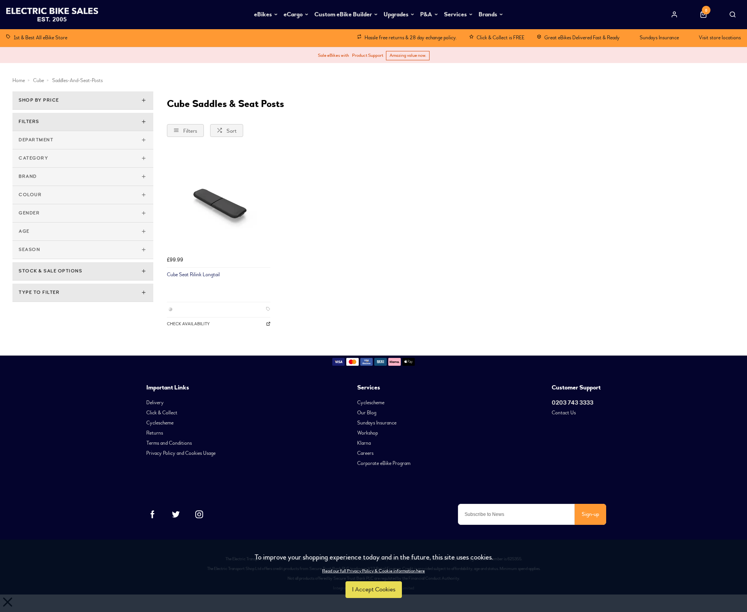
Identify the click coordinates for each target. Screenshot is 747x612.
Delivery (155, 403)
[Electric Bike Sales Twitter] (175, 514)
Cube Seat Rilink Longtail (193, 274)
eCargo (293, 14)
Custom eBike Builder (343, 14)
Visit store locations (720, 37)
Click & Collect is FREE (500, 37)
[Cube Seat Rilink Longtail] (218, 201)
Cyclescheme (160, 423)
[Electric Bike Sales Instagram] (199, 514)
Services (455, 14)
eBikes (263, 14)
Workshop (367, 433)
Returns (154, 433)
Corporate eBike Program (383, 463)
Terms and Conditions (169, 443)
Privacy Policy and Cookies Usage (181, 453)
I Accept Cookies (373, 589)
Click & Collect (161, 413)
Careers (365, 453)
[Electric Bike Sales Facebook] (152, 514)
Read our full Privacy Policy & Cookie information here (373, 571)
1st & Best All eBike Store (40, 37)
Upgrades (396, 14)
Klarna (364, 443)
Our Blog (366, 413)
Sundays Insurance (659, 37)
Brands (488, 14)
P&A (426, 14)
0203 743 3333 (572, 403)
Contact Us (564, 413)
